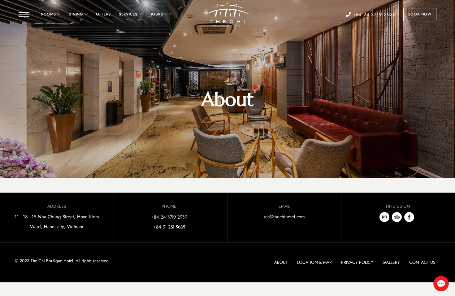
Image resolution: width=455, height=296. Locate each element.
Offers (103, 14)
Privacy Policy (357, 262)
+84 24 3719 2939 (373, 14)
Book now (419, 14)
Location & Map (314, 262)
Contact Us (422, 262)
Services (128, 14)
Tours (156, 14)
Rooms (48, 14)
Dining (76, 14)
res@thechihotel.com (284, 216)
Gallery (391, 262)
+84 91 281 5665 (169, 227)
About (281, 262)
